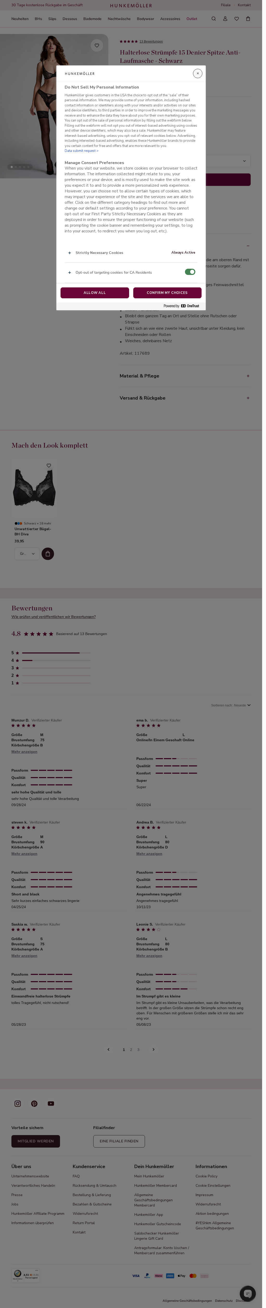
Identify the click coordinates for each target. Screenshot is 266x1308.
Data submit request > (81, 151)
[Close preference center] (198, 73)
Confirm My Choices (167, 293)
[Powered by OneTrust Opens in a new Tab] (183, 306)
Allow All (95, 293)
